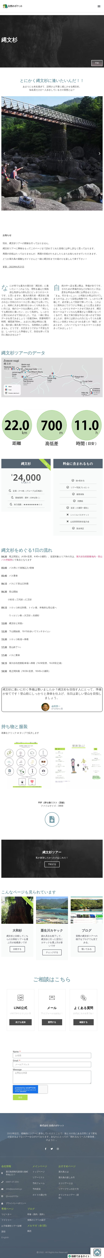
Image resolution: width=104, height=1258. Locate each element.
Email (16, 1061)
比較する (17, 949)
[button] (99, 6)
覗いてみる (87, 949)
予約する (52, 864)
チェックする (52, 952)
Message (17, 1070)
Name (16, 1052)
